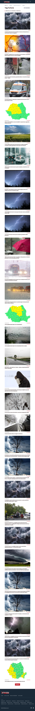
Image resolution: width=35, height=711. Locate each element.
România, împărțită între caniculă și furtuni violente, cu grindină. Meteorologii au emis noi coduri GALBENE (17, 55)
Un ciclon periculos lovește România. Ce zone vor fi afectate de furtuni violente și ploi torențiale (17, 659)
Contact (2, 695)
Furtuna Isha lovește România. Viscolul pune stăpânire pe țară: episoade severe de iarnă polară (17, 390)
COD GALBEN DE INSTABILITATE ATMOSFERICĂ (13, 324)
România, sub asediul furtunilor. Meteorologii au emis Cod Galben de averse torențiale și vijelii (16, 190)
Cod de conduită (20, 695)
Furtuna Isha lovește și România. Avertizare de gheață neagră (17, 412)
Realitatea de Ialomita (23, 702)
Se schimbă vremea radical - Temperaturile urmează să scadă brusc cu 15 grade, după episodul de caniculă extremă (17, 478)
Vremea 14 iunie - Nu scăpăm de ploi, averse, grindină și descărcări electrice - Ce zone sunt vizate (15, 547)
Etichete (10, 5)
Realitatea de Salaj (3, 702)
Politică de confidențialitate (13, 695)
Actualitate (28, 75)
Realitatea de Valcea (9, 702)
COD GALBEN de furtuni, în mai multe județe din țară (15, 681)
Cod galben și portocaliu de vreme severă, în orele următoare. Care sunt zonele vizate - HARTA (17, 501)
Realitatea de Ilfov (29, 702)
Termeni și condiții (6, 695)
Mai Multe (17, 684)
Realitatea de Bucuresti (16, 702)
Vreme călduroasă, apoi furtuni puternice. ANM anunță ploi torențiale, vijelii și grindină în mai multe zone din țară (16, 145)
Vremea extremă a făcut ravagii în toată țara (13, 433)
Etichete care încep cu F (17, 5)
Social (29, 30)
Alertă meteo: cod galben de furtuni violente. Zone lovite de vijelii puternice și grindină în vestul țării (17, 637)
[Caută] (28, 2)
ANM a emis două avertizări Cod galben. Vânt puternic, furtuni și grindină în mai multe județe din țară (17, 257)
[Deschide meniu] (30, 2)
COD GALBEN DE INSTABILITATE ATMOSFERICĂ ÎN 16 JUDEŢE (16, 345)
